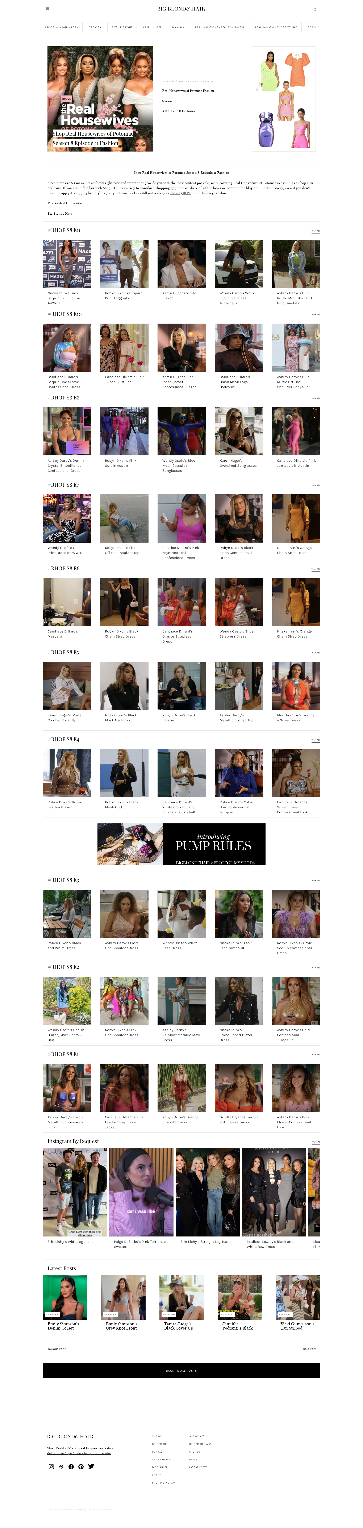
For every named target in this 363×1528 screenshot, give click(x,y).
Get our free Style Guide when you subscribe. (79, 1453)
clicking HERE (180, 193)
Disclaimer (160, 1467)
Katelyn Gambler (88, 1509)
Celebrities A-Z (200, 1443)
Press (193, 1459)
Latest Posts (198, 1467)
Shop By (194, 1451)
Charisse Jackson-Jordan (59, 27)
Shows (157, 1436)
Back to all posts (181, 1370)
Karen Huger (152, 27)
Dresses (95, 27)
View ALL (316, 230)
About (156, 1475)
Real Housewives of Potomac (276, 27)
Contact (158, 1451)
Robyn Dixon (317, 27)
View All (316, 1141)
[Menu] (47, 8)
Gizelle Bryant (121, 27)
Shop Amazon (161, 1459)
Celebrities (160, 1443)
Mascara (178, 27)
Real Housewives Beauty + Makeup (220, 27)
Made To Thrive (105, 1509)
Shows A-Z (196, 1436)
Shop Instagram (163, 1482)
